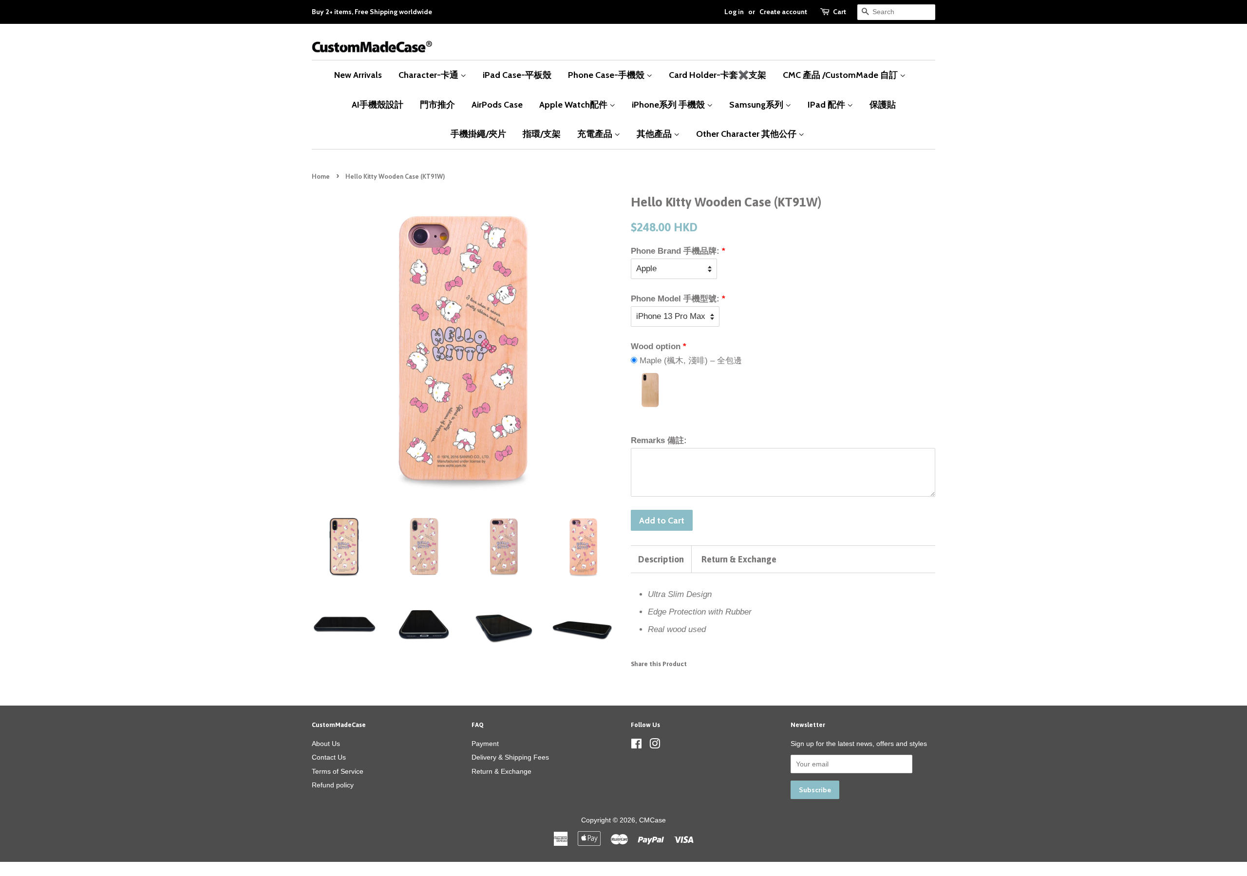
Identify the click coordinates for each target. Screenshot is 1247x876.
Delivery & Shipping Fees (510, 757)
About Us (326, 743)
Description (661, 559)
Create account (783, 11)
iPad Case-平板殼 (517, 75)
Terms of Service (337, 771)
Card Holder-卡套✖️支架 (717, 75)
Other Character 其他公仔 (747, 134)
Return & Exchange (738, 559)
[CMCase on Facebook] (636, 745)
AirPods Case (497, 104)
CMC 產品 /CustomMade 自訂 (841, 75)
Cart (839, 11)
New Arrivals (358, 75)
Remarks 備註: (659, 440)
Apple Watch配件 (574, 104)
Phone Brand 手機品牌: (675, 251)
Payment (485, 743)
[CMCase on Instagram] (654, 745)
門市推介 (437, 104)
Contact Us (329, 757)
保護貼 (882, 104)
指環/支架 (542, 134)
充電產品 (595, 134)
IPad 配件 (827, 104)
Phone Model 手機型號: (675, 298)
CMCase (652, 820)
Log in (734, 11)
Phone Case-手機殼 (607, 75)
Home (321, 176)
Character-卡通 (429, 75)
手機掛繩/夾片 (478, 134)
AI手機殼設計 (377, 104)
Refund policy (333, 785)
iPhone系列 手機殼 (669, 104)
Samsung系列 (757, 104)
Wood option (655, 346)
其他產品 (655, 134)
